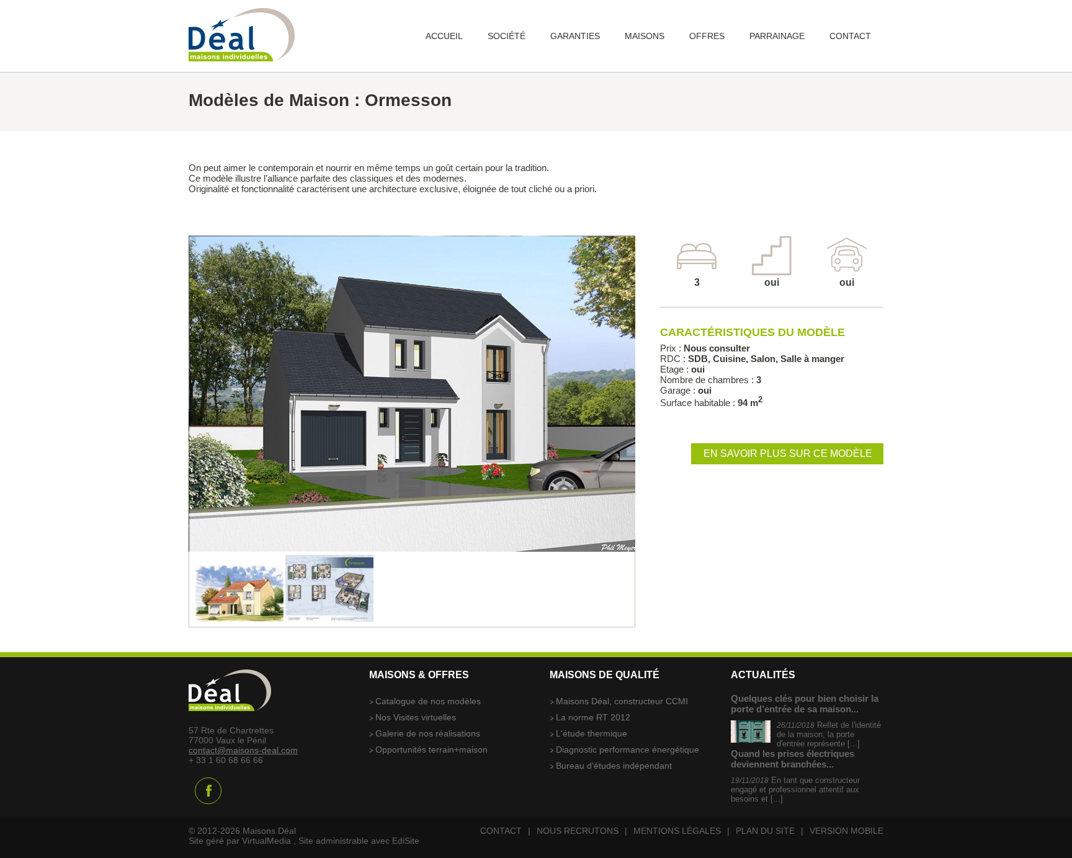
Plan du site (765, 831)
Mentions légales (677, 831)
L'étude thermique (591, 733)
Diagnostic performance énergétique (627, 749)
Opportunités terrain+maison (431, 749)
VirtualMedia (266, 841)
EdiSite (405, 841)
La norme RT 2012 (593, 717)
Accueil (444, 36)
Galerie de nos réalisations (427, 733)
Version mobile (846, 831)
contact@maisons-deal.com (243, 750)
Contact (501, 831)
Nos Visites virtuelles (415, 717)
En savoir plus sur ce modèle (788, 453)
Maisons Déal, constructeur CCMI (622, 701)
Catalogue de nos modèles (428, 701)
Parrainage (777, 36)
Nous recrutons (578, 831)
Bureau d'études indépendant (614, 766)
